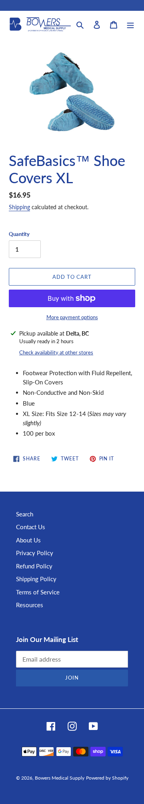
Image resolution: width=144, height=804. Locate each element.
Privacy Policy (34, 552)
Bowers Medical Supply (59, 778)
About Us (28, 540)
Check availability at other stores (56, 352)
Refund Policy (34, 566)
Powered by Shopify (107, 778)
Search (24, 514)
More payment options (72, 317)
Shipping (19, 207)
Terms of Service (38, 592)
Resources (29, 604)
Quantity (19, 234)
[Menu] (130, 24)
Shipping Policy (36, 578)
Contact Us (30, 526)
